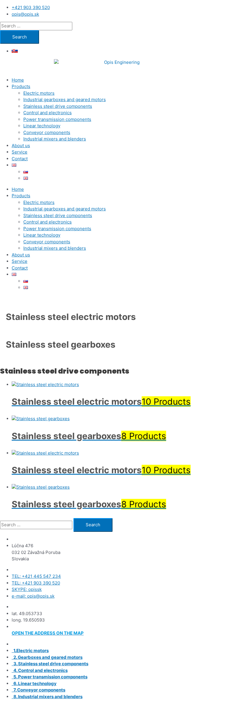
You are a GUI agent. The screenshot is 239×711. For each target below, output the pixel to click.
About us (21, 145)
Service (19, 152)
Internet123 (72, 707)
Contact (20, 158)
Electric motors (39, 93)
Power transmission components (57, 119)
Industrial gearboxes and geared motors (64, 99)
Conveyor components (46, 132)
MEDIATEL (117, 707)
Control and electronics (47, 112)
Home (18, 80)
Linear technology (41, 126)
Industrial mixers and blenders (54, 139)
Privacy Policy (204, 707)
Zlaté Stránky (172, 707)
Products (21, 86)
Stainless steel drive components (57, 106)
